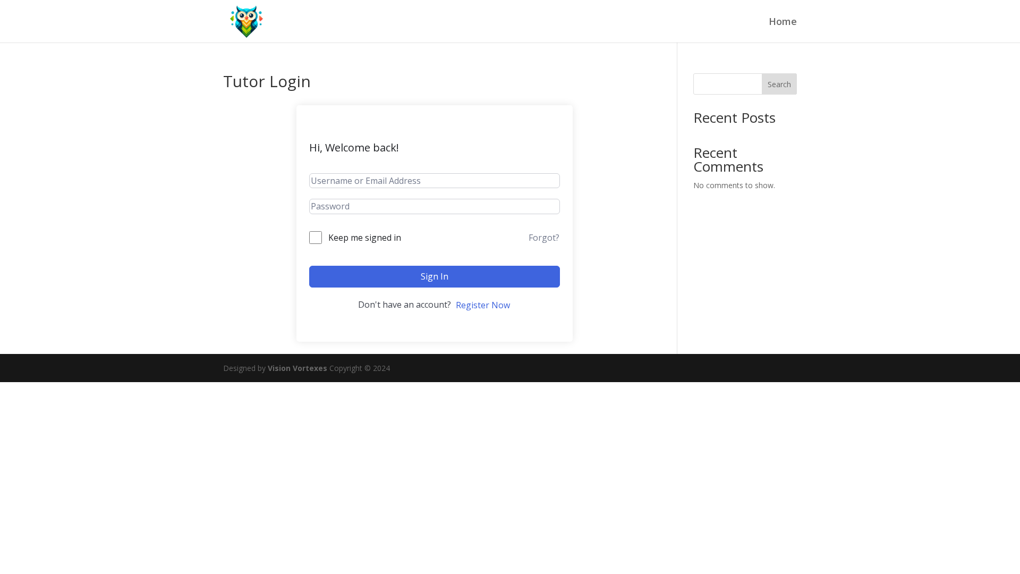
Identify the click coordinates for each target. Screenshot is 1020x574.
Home (783, 23)
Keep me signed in (364, 237)
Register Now (483, 305)
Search (779, 84)
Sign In (434, 276)
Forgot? (544, 237)
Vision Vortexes (297, 368)
